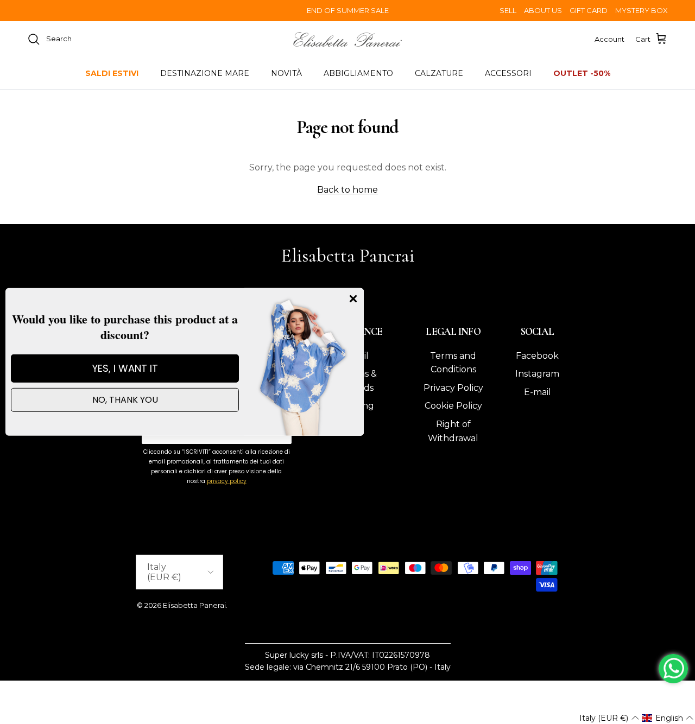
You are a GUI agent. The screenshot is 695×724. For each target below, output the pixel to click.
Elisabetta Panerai (194, 605)
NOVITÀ (286, 73)
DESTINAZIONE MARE (204, 73)
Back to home (347, 190)
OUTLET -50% (581, 73)
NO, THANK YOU (125, 399)
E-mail (537, 392)
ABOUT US (543, 10)
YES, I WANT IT (125, 368)
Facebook (537, 356)
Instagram (537, 374)
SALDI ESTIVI (111, 73)
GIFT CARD (589, 10)
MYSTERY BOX (641, 10)
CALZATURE (439, 73)
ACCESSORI (508, 73)
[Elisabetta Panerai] (347, 39)
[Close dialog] (353, 299)
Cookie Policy (453, 406)
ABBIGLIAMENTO (358, 73)
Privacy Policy (453, 388)
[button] (609, 718)
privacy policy (227, 481)
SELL (508, 10)
